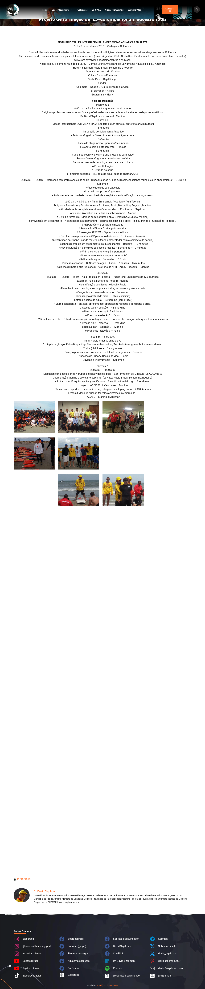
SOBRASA (96, 9)
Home (44, 9)
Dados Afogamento (60, 9)
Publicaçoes (82, 9)
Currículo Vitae (134, 9)
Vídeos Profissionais (114, 9)
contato (102, 985)
